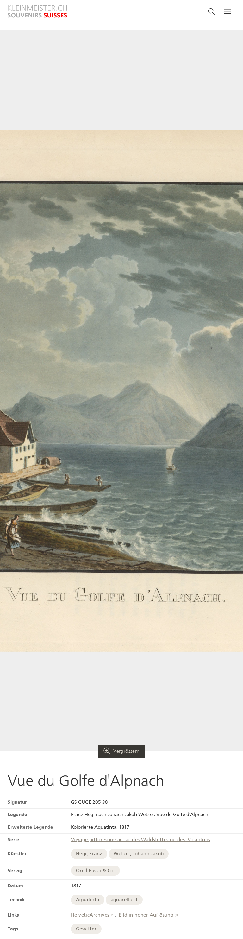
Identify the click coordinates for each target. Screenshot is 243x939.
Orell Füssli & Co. (95, 870)
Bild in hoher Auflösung (146, 915)
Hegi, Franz (89, 854)
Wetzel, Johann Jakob (139, 854)
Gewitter (86, 929)
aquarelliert (124, 900)
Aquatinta (87, 900)
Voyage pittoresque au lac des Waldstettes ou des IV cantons (140, 839)
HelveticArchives (90, 915)
